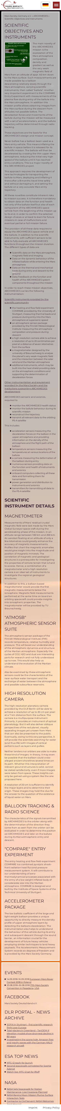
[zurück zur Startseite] (12, 5)
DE (45, 5)
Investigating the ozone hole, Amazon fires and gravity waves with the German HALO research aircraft (30, 1042)
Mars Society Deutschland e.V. (21, 1003)
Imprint (32, 1107)
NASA (11, 1082)
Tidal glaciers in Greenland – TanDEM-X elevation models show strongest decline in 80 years (30, 1033)
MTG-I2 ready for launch (20, 1063)
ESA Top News (21, 1056)
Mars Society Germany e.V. (18, 16)
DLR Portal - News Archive (27, 1015)
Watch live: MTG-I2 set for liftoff (23, 1072)
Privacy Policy (51, 1107)
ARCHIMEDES (41, 16)
